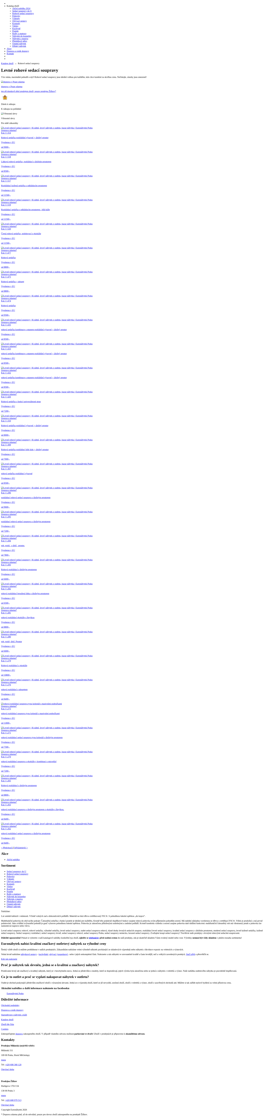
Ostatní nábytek (19, 43)
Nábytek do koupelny (21, 36)
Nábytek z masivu (20, 38)
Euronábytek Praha (15, 993)
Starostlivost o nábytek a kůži (14, 1015)
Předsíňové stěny (19, 41)
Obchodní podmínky (10, 1005)
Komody (16, 23)
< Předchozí (6, 848)
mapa (3, 1060)
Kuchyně (16, 28)
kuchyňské (43, 954)
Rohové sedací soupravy (23, 13)
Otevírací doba (7, 1069)
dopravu (19, 1034)
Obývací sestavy (19, 21)
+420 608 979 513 (13, 1100)
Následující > (22, 848)
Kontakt (10, 53)
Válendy (16, 18)
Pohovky (16, 16)
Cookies (4, 1029)
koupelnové (62, 954)
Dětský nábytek (19, 46)
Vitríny (15, 26)
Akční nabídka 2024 (21, 8)
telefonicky (94, 938)
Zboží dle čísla (7, 1024)
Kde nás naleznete (9, 959)
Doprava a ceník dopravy (18, 51)
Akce (9, 48)
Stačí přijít (190, 954)
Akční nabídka (13, 859)
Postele (15, 31)
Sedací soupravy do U (22, 11)
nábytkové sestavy (29, 954)
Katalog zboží (13, 6)
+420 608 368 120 (13, 1064)
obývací (52, 954)
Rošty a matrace (19, 33)
